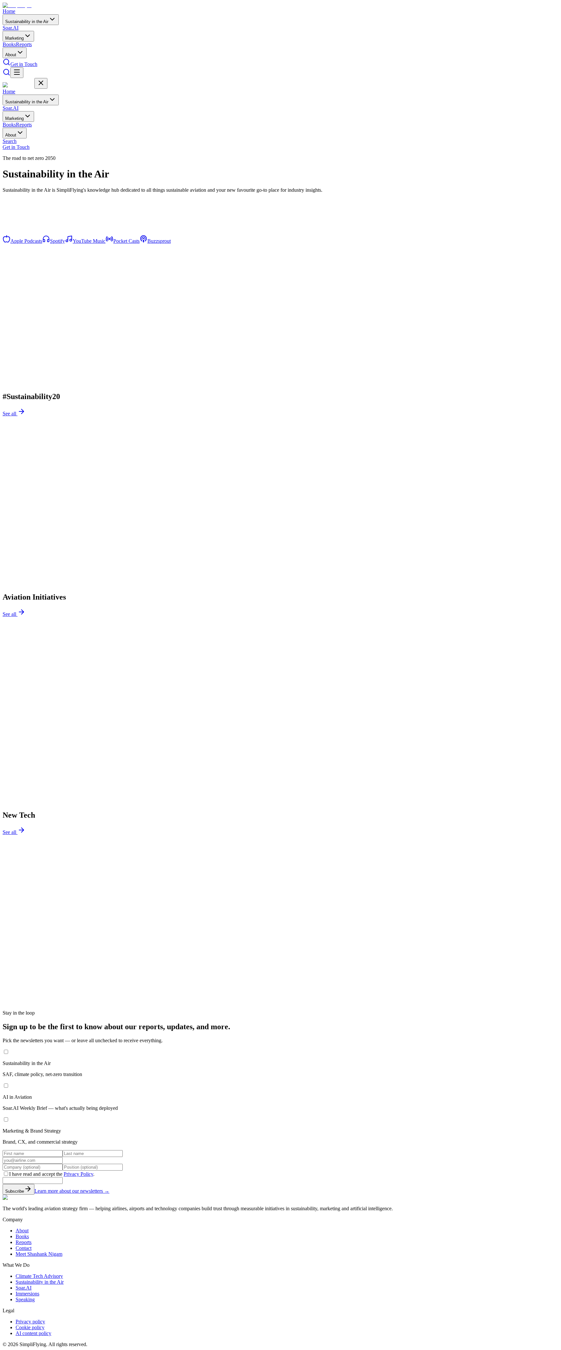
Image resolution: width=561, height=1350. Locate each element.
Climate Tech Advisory (39, 1276)
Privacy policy (30, 1321)
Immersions (27, 1293)
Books (9, 44)
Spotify (57, 241)
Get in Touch (23, 64)
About (10, 54)
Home (9, 11)
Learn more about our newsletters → (71, 1191)
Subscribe (14, 1191)
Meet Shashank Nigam (39, 1254)
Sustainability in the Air (26, 21)
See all (10, 413)
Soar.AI (11, 28)
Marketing (14, 38)
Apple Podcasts (26, 241)
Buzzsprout (159, 241)
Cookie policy (30, 1327)
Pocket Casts (126, 241)
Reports (24, 44)
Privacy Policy (78, 1174)
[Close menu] (40, 83)
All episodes (16, 237)
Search (10, 141)
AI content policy (33, 1333)
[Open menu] (16, 72)
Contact (23, 1248)
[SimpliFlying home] (18, 5)
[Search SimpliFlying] (6, 64)
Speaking (25, 1299)
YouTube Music (89, 241)
